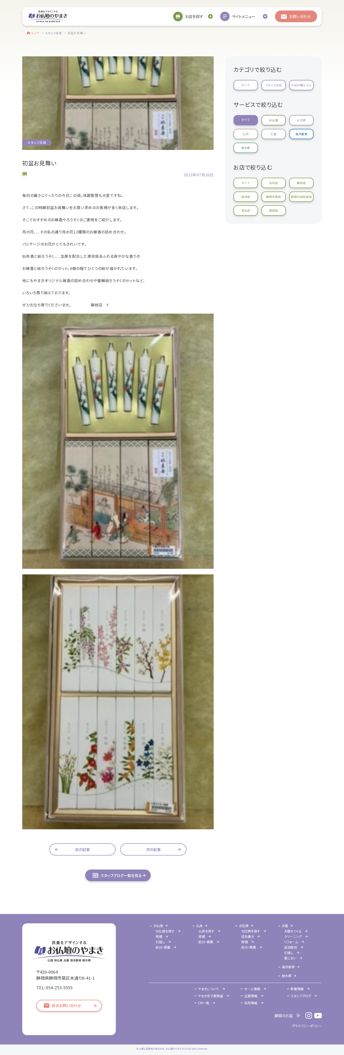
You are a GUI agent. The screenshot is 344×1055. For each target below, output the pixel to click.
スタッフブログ (301, 995)
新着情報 (297, 988)
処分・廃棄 (163, 947)
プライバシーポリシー (307, 1025)
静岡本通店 (273, 197)
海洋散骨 (301, 134)
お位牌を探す (250, 931)
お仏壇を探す (165, 931)
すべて (246, 85)
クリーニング (293, 936)
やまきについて (208, 988)
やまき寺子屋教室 (210, 995)
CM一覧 (203, 1003)
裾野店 (273, 210)
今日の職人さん (301, 85)
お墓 (274, 134)
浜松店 (273, 183)
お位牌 (301, 120)
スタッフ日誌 (53, 33)
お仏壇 (273, 120)
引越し (160, 941)
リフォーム (291, 941)
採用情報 (250, 1003)
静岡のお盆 (283, 1015)
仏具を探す (206, 931)
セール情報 (252, 988)
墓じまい (290, 958)
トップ (35, 33)
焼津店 (245, 197)
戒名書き (247, 936)
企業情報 (250, 995)
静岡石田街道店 (301, 197)
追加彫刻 (290, 947)
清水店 (245, 210)
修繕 (159, 936)
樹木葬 (245, 148)
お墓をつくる (293, 931)
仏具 (246, 134)
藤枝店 (301, 183)
